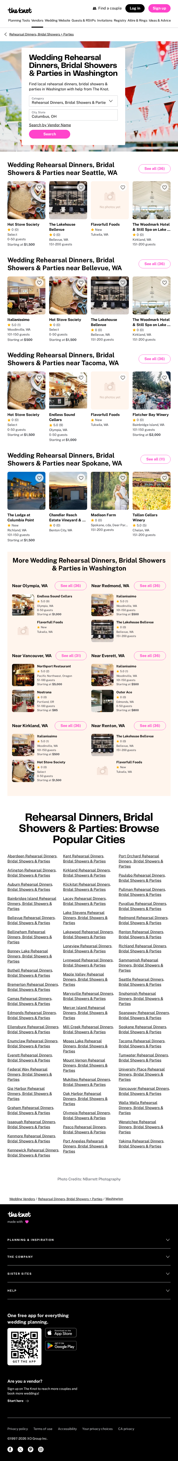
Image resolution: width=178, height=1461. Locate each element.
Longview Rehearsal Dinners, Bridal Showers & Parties (87, 948)
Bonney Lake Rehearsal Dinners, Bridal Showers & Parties (29, 956)
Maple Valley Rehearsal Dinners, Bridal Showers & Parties (85, 979)
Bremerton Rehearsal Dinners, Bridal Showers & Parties (33, 987)
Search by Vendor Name (50, 125)
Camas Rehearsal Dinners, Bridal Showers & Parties (29, 1001)
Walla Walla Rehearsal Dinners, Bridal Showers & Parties (141, 1107)
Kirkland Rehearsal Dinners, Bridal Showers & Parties (87, 873)
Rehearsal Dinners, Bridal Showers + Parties (41, 34)
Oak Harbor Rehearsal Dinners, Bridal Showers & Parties (85, 1098)
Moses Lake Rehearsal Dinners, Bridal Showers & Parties (85, 1046)
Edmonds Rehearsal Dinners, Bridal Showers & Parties (32, 1015)
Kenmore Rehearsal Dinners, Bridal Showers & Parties (31, 1138)
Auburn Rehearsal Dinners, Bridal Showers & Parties (30, 887)
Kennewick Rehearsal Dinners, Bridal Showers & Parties (33, 1152)
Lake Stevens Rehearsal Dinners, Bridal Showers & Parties (85, 917)
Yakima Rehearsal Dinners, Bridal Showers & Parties (141, 1143)
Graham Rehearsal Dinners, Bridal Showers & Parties (30, 1110)
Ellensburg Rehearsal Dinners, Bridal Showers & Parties (33, 1029)
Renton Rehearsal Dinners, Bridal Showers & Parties (141, 934)
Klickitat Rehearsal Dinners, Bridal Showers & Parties (87, 887)
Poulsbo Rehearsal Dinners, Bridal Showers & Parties (142, 878)
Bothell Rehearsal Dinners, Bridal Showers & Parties (30, 973)
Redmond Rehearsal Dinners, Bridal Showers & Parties (143, 920)
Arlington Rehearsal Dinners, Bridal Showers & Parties (32, 873)
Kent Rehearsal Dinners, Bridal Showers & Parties (84, 858)
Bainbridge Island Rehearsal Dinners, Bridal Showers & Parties (31, 903)
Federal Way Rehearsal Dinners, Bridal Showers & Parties (29, 1074)
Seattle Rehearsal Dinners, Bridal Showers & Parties (141, 982)
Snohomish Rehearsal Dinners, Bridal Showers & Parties (141, 998)
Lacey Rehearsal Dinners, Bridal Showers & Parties (85, 901)
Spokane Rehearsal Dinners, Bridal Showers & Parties (143, 1029)
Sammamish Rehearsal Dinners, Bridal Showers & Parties (141, 965)
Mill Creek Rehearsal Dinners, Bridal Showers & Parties (88, 1029)
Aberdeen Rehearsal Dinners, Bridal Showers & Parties (32, 858)
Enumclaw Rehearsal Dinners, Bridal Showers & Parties (32, 1043)
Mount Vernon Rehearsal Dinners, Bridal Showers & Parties (85, 1065)
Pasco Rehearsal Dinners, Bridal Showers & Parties (85, 1129)
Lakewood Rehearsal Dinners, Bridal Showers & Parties (88, 934)
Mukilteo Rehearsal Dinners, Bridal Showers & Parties (87, 1082)
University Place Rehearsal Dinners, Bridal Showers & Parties (142, 1074)
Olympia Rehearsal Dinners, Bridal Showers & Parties (87, 1115)
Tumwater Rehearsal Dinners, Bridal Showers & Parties (144, 1057)
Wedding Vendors (22, 1199)
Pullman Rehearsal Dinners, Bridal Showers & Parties (142, 892)
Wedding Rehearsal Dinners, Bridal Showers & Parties (62, 168)
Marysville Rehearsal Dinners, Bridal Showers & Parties (88, 996)
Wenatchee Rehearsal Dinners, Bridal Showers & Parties (141, 1127)
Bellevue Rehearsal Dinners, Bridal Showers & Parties (31, 920)
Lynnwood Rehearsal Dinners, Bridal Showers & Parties (88, 962)
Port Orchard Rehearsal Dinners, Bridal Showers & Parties (141, 861)
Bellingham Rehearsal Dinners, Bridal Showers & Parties (29, 937)
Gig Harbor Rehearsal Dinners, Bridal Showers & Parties (29, 1093)
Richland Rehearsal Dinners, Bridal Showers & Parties (143, 948)
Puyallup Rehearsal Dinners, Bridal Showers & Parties (143, 906)
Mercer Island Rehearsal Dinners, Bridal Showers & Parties (85, 1012)
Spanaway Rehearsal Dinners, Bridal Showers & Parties (144, 1015)
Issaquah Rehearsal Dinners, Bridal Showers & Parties (31, 1124)
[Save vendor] (39, 187)
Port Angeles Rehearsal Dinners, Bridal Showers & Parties (85, 1146)
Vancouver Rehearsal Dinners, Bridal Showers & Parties (144, 1091)
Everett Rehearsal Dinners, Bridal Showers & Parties (30, 1057)
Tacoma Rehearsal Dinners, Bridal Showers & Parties (142, 1043)
